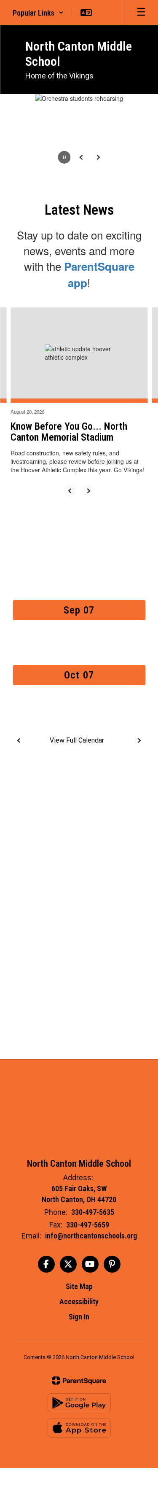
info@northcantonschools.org (91, 1235)
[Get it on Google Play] (79, 1402)
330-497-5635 (92, 1212)
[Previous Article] (70, 490)
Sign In (79, 1316)
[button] (38, 12)
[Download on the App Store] (79, 1427)
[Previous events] (19, 740)
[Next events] (139, 740)
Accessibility (79, 1301)
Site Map (79, 1286)
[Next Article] (88, 490)
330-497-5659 (87, 1224)
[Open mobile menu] (141, 12)
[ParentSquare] (79, 1380)
